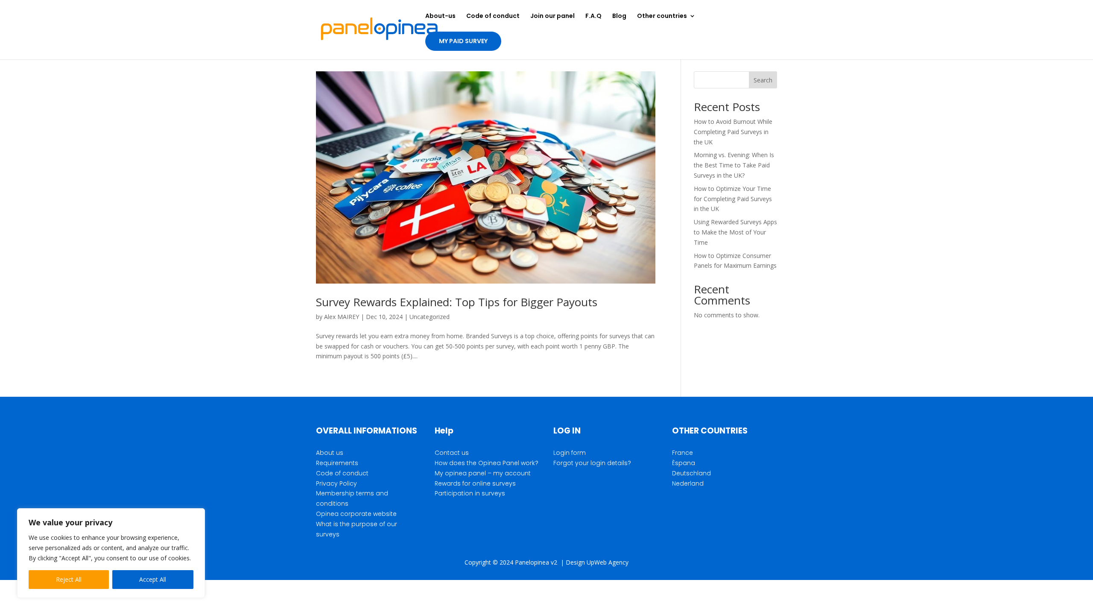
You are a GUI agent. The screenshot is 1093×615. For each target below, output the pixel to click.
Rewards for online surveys (475, 483)
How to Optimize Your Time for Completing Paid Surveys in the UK (733, 198)
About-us (440, 16)
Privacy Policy (336, 483)
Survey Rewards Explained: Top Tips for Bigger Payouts (456, 302)
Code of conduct (493, 16)
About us (329, 452)
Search (763, 80)
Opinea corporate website (356, 514)
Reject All (69, 579)
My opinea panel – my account (483, 473)
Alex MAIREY (341, 317)
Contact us (452, 452)
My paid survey (463, 41)
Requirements (337, 463)
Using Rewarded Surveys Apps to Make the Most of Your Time (735, 232)
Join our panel (552, 16)
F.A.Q (593, 16)
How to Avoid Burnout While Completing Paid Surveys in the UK (733, 131)
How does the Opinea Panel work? (486, 463)
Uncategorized (429, 317)
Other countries (662, 16)
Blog (619, 16)
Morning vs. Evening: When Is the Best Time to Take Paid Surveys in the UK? (734, 165)
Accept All (152, 579)
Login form (569, 452)
